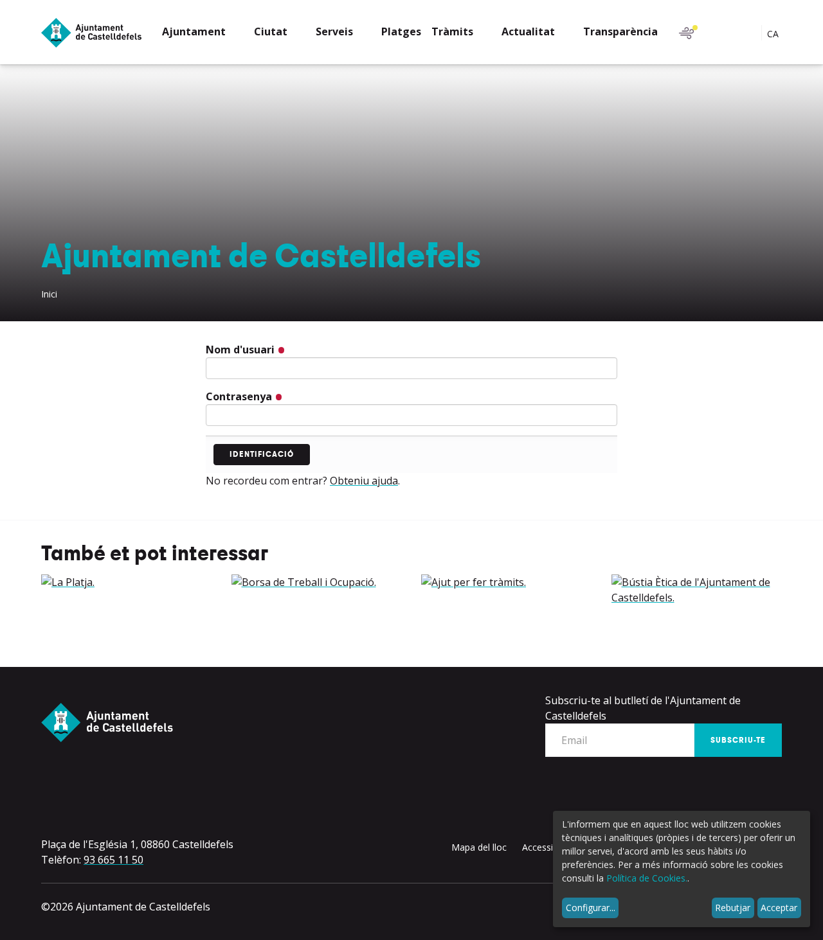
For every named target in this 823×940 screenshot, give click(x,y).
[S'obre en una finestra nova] (126, 582)
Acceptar (779, 907)
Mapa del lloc (479, 847)
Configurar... (590, 907)
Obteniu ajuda (364, 481)
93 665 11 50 (113, 860)
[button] (203, 33)
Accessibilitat (548, 847)
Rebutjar (732, 907)
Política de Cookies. (646, 878)
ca (774, 34)
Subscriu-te (738, 740)
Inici (49, 294)
